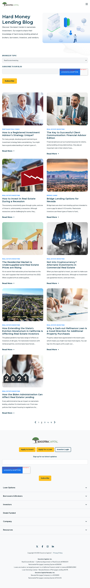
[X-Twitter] (37, 546)
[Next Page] (54, 422)
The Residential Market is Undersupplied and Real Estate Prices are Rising (20, 265)
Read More (7, 151)
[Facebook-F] (42, 546)
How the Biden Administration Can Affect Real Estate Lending (22, 396)
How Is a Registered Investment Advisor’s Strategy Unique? (21, 134)
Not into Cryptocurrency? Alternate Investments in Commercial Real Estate (62, 265)
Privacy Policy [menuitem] (57, 553)
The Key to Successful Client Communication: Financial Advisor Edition (66, 135)
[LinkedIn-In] (52, 546)
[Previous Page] (35, 422)
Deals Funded (9, 513)
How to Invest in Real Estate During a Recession (18, 200)
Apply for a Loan (45, 449)
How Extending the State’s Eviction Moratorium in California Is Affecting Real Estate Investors (22, 331)
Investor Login (63, 449)
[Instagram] (47, 546)
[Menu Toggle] (87, 4)
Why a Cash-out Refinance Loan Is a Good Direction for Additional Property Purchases (67, 331)
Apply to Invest (27, 449)
